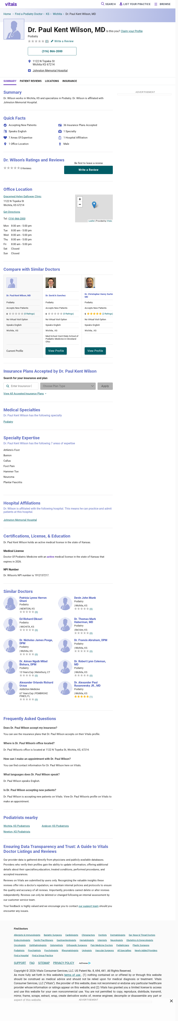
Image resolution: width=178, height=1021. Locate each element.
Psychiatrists (34, 950)
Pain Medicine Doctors (102, 945)
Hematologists (87, 940)
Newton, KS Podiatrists (16, 831)
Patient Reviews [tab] (31, 81)
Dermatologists (117, 935)
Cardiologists (71, 935)
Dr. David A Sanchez (56, 295)
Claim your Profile (132, 31)
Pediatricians (122, 945)
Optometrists (56, 945)
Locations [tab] (52, 81)
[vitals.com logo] (11, 4)
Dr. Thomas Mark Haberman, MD (85, 620)
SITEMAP (44, 963)
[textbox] (20, 386)
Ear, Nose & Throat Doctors (142, 935)
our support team (89, 906)
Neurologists (116, 940)
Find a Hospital (21, 955)
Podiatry (8, 421)
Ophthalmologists (38, 945)
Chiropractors (88, 935)
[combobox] (20, 386)
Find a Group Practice (42, 955)
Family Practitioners (43, 940)
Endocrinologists (22, 940)
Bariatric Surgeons (53, 935)
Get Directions (11, 211)
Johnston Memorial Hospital (50, 70)
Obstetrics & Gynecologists (139, 940)
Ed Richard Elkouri (30, 619)
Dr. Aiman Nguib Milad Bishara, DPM (33, 663)
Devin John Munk (85, 597)
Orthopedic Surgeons (76, 945)
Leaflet (91, 220)
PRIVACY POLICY (63, 963)
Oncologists (20, 945)
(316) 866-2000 (16, 218)
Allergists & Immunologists (27, 935)
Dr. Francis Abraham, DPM (90, 640)
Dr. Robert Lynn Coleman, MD (90, 663)
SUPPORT (20, 963)
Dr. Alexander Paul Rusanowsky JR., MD (87, 684)
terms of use (72, 975)
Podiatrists (19, 950)
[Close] (171, 1001)
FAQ (32, 963)
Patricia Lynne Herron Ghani (33, 599)
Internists (102, 940)
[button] (94, 204)
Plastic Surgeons (141, 945)
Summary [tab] (9, 81)
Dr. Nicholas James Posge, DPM (36, 642)
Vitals (109, 220)
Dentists (102, 935)
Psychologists (51, 950)
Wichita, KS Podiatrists (16, 825)
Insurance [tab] (69, 81)
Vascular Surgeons (104, 950)
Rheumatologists (70, 950)
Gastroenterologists (66, 940)
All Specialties (124, 950)
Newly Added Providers (146, 950)
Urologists (87, 950)
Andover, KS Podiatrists (55, 825)
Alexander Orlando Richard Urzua (36, 684)
